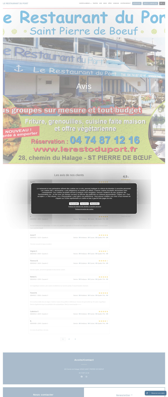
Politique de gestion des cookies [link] (84, 209)
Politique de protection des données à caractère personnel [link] (84, 206)
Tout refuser (84, 203)
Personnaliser (95, 203)
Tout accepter (74, 203)
